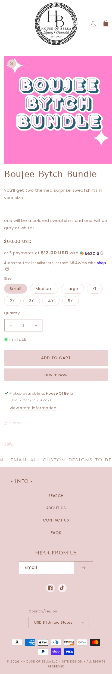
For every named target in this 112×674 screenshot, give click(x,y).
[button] (105, 24)
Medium (44, 288)
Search (56, 495)
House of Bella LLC (40, 661)
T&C (8, 443)
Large (72, 288)
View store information (33, 408)
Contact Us (56, 520)
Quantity (12, 313)
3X (31, 301)
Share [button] (16, 423)
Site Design (72, 661)
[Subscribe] (83, 568)
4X (51, 301)
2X (12, 301)
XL (94, 288)
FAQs (56, 532)
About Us (56, 508)
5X (70, 301)
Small (15, 288)
